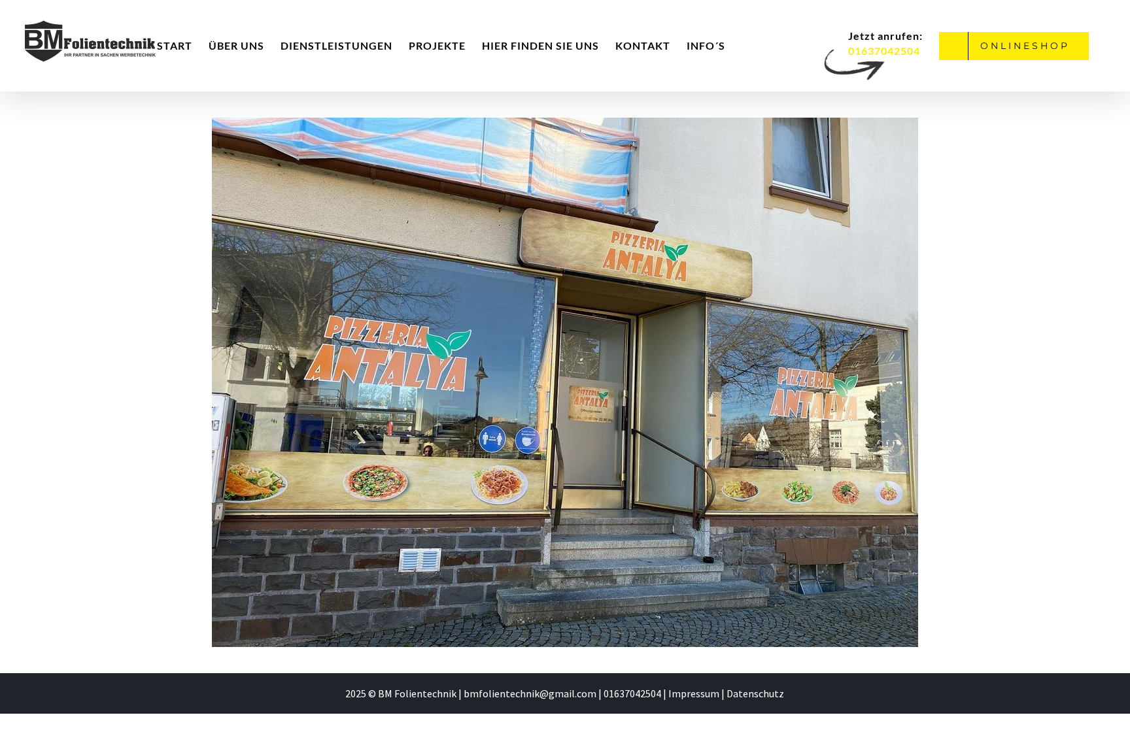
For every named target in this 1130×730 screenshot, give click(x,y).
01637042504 (633, 693)
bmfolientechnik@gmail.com (530, 693)
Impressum (693, 693)
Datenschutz (755, 693)
